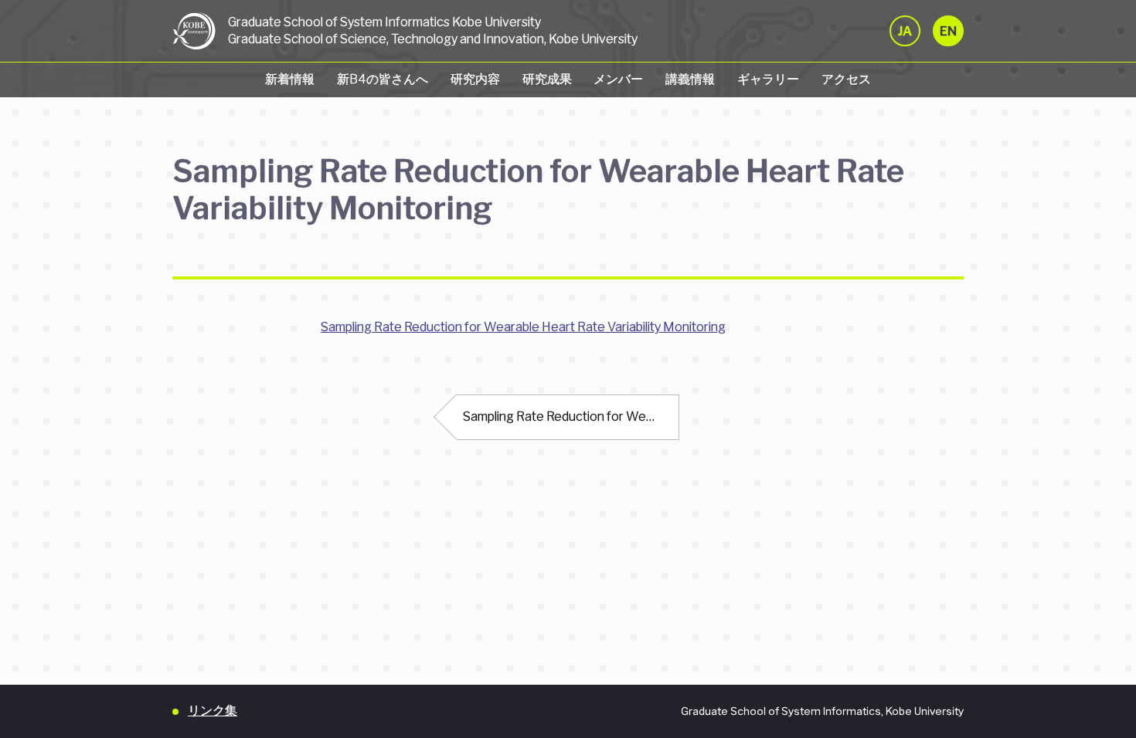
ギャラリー (768, 79)
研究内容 (475, 79)
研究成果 (547, 79)
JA (905, 31)
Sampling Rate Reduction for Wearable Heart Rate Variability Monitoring (523, 327)
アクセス (846, 79)
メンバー (618, 79)
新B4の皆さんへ (382, 79)
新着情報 (290, 79)
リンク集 (212, 710)
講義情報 (690, 79)
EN (948, 31)
